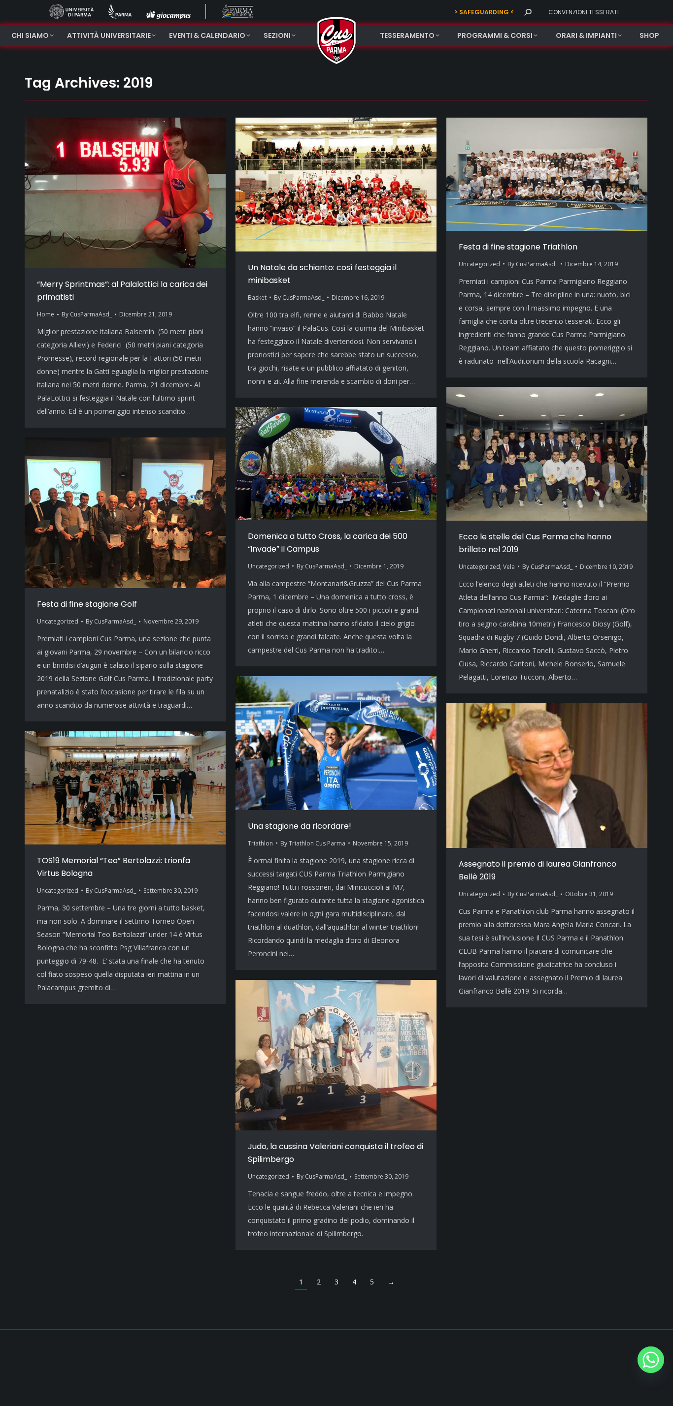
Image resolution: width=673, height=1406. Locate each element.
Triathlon (260, 843)
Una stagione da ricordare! (299, 826)
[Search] (527, 12)
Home (45, 314)
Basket (257, 297)
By (87, 314)
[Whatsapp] (651, 1359)
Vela (509, 566)
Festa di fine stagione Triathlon (518, 246)
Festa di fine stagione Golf (87, 604)
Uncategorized (479, 264)
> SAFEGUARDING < (484, 12)
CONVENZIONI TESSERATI (583, 12)
